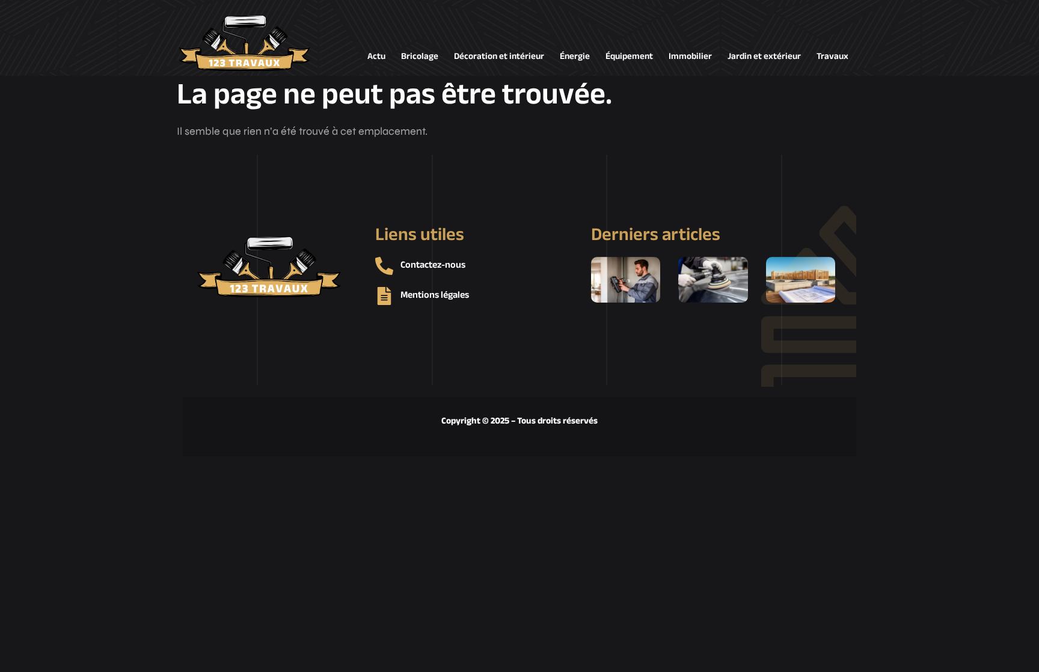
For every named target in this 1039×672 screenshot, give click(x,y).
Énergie (575, 57)
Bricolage (419, 57)
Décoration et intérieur (499, 57)
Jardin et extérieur (764, 57)
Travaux (832, 57)
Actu (376, 57)
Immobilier (690, 57)
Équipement (629, 57)
